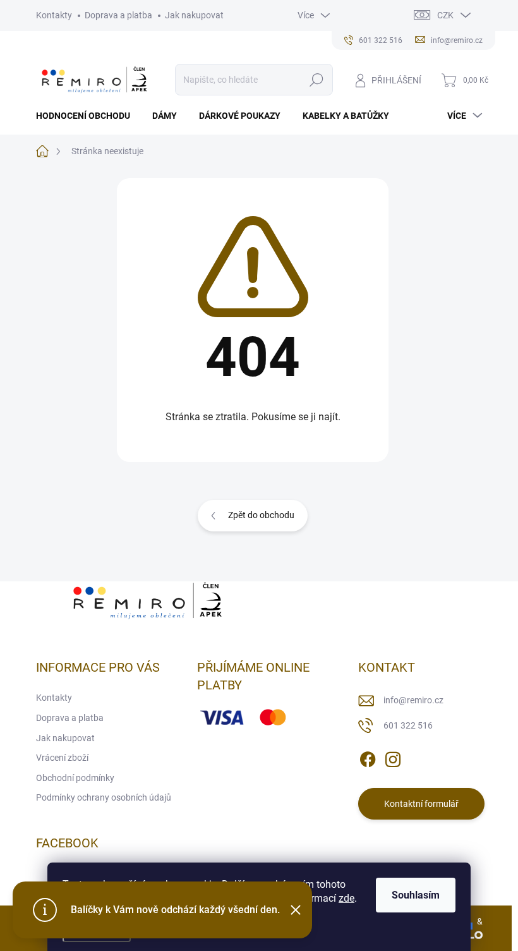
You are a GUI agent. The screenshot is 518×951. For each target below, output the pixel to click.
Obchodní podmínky (75, 778)
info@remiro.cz (413, 700)
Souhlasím (416, 895)
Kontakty (54, 15)
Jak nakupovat (194, 15)
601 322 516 (408, 725)
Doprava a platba (118, 15)
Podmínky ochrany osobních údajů (103, 797)
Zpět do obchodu (261, 515)
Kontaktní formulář (421, 804)
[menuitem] (88, 116)
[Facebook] (367, 757)
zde (346, 898)
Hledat (316, 80)
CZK (445, 15)
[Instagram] (392, 757)
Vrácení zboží (62, 758)
